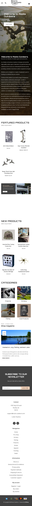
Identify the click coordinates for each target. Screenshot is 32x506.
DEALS (16, 453)
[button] (1, 29)
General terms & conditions (16, 464)
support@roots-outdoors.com (16, 413)
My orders (16, 489)
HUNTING (16, 451)
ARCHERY (19, 287)
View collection (6, 125)
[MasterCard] (21, 499)
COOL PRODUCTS (21, 304)
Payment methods (16, 470)
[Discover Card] (16, 499)
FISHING (3, 304)
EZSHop (27, 502)
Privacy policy (16, 467)
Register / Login (16, 486)
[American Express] (7, 499)
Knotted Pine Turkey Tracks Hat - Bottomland (8, 246)
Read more (5, 358)
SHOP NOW (9, 24)
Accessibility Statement (16, 475)
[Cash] (11, 499)
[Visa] (25, 499)
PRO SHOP (16, 435)
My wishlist (16, 491)
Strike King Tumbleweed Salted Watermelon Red (23, 271)
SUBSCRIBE (25, 388)
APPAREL (16, 448)
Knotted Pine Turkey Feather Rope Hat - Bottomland (23, 246)
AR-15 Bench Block (8, 146)
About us (16, 462)
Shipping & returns (16, 472)
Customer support (16, 478)
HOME (16, 432)
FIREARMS (3, 287)
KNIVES (16, 445)
